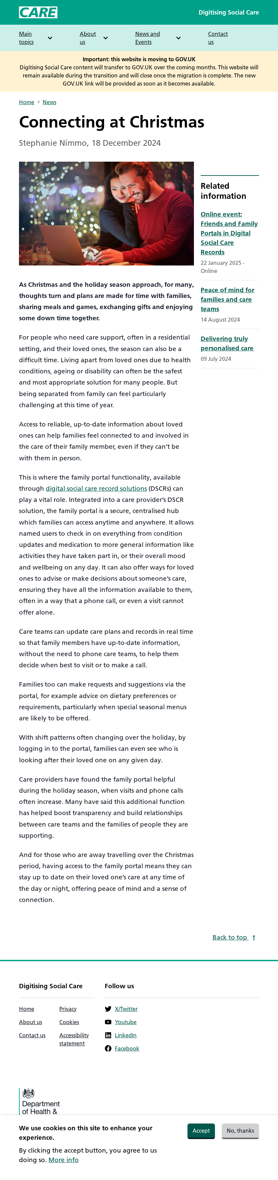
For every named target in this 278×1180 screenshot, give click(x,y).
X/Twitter (126, 1008)
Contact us (218, 37)
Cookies (69, 1022)
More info (63, 1160)
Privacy (68, 1008)
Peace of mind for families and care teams (227, 299)
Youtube (126, 1022)
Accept (201, 1130)
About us (30, 1022)
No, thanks (240, 1130)
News (49, 102)
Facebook (127, 1048)
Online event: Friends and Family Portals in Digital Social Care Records (229, 233)
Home (26, 102)
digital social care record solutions (96, 488)
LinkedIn (126, 1035)
